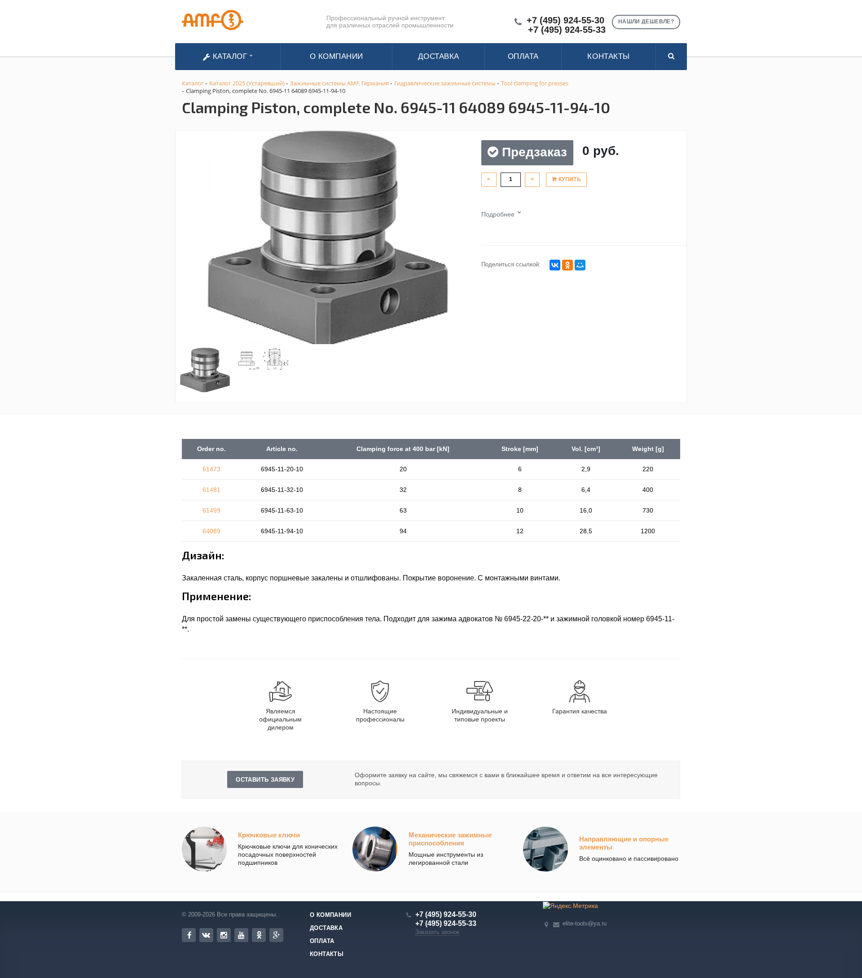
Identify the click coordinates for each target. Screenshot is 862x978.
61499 (211, 510)
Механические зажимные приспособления (450, 839)
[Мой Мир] (580, 265)
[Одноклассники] (567, 265)
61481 (211, 489)
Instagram (224, 935)
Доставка (438, 56)
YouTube (241, 935)
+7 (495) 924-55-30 (565, 20)
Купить (569, 179)
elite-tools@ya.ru (585, 923)
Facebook (189, 935)
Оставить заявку (265, 779)
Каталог (230, 56)
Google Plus (276, 935)
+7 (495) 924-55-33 (567, 30)
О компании (336, 56)
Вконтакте (206, 935)
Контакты (608, 56)
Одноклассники (259, 935)
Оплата (523, 56)
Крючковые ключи (269, 835)
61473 (211, 469)
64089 (211, 531)
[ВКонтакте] (555, 265)
